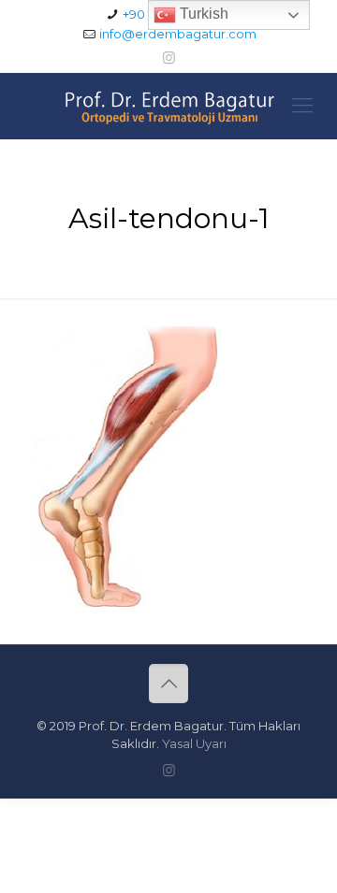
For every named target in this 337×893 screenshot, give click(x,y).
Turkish (202, 14)
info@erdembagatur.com (177, 33)
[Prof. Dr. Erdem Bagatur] (168, 105)
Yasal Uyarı (194, 743)
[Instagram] (169, 57)
